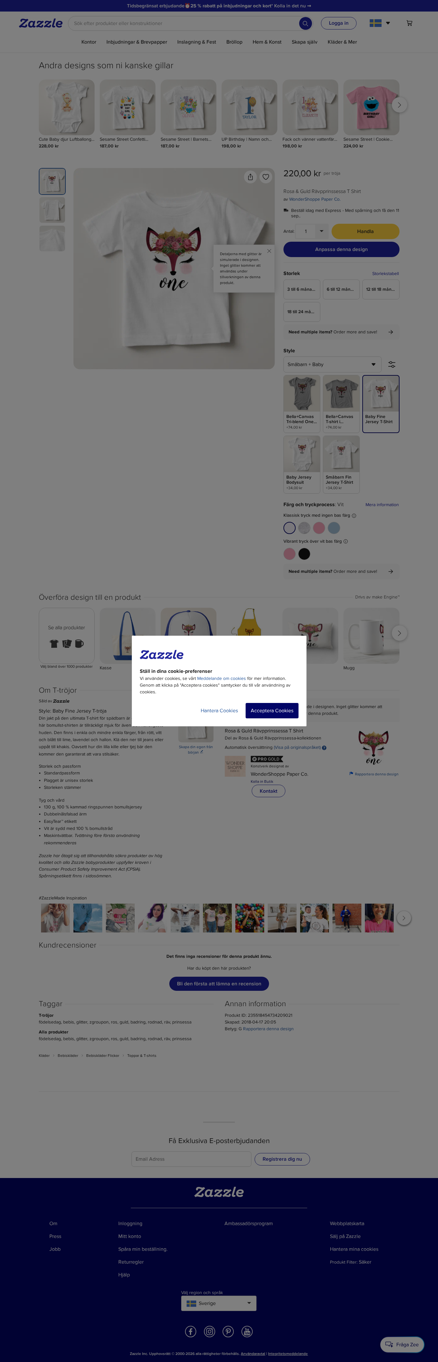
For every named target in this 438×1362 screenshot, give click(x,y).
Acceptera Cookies (272, 710)
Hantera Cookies (219, 710)
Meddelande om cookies (221, 678)
